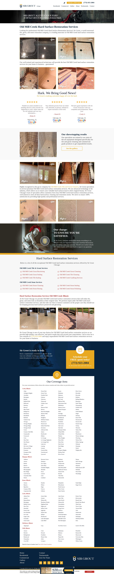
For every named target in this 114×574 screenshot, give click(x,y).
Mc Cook (60, 399)
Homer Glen (44, 537)
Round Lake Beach (80, 502)
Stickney (78, 415)
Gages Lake (26, 516)
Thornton (78, 427)
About (77, 6)
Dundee (43, 483)
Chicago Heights (28, 423)
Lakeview (43, 444)
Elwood (43, 533)
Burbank (26, 417)
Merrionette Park (62, 403)
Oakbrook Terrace (62, 469)
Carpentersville (27, 491)
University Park (79, 537)
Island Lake (44, 512)
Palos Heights (61, 438)
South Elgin (78, 483)
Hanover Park (44, 407)
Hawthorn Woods (45, 502)
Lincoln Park (44, 450)
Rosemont (78, 401)
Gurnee (43, 498)
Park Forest (61, 444)
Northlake (60, 421)
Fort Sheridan (27, 512)
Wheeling (78, 438)
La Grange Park (45, 442)
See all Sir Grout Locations (45, 544)
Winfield (78, 469)
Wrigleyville (79, 450)
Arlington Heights (28, 393)
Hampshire (61, 483)
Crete (25, 438)
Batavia (25, 465)
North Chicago (61, 516)
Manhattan (60, 530)
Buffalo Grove (27, 504)
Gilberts (43, 491)
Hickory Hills (44, 413)
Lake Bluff (43, 520)
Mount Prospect (62, 409)
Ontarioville (61, 471)
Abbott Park (26, 496)
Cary (42, 525)
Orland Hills (61, 432)
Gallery (72, 6)
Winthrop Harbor (80, 518)
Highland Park (44, 504)
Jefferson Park (44, 429)
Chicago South (27, 427)
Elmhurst (43, 461)
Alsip (25, 391)
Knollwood (43, 516)
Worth (77, 448)
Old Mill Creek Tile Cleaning (69, 274)
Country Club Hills (28, 432)
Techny (77, 425)
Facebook (44, 562)
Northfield (60, 419)
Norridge (60, 413)
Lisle (42, 475)
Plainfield (78, 530)
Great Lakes (26, 520)
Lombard (43, 477)
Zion (77, 520)
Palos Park (60, 442)
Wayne (77, 459)
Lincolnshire (61, 504)
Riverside (78, 395)
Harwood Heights (45, 411)
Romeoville (78, 533)
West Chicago (79, 461)
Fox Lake (26, 514)
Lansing (43, 446)
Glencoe (43, 397)
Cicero (25, 429)
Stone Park (78, 417)
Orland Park (61, 434)
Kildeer (43, 436)
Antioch (26, 498)
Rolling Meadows (80, 399)
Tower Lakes (79, 506)
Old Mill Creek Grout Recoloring (33, 271)
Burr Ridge (26, 471)
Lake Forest (61, 496)
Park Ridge (61, 446)
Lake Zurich (61, 500)
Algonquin (26, 525)
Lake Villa (60, 498)
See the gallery (72, 148)
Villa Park (60, 475)
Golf (42, 405)
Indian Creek (44, 508)
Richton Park (61, 452)
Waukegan (78, 516)
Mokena (60, 533)
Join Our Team (44, 558)
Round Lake (79, 500)
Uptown (77, 432)
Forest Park (44, 391)
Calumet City (27, 419)
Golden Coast (44, 403)
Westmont (78, 463)
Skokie (77, 409)
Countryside (26, 434)
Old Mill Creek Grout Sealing (32, 274)
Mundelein (60, 512)
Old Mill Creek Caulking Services (71, 278)
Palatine (60, 436)
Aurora (25, 461)
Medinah (60, 459)
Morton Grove (61, 407)
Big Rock (26, 487)
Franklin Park (44, 395)
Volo (77, 510)
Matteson (60, 395)
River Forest (61, 454)
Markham (60, 393)
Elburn (42, 485)
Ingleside (43, 510)
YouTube (53, 562)
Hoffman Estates (45, 419)
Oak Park (60, 427)
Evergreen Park (27, 452)
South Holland (79, 411)
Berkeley (26, 405)
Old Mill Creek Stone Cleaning (32, 285)
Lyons (59, 391)
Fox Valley (43, 463)
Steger (77, 413)
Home (22, 553)
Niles (59, 411)
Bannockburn (27, 500)
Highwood (43, 506)
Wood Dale (78, 471)
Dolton (25, 444)
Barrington (26, 397)
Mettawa (60, 510)
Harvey (43, 409)
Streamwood (79, 419)
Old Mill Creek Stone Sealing (69, 285)
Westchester (78, 434)
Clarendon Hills (27, 475)
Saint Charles (61, 491)
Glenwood (43, 401)
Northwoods (61, 463)
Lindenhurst (61, 506)
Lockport (43, 541)
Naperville (60, 461)
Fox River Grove (62, 525)
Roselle (60, 473)
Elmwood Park (27, 448)
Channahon (26, 539)
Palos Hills (61, 440)
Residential (56, 6)
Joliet (42, 539)
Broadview (26, 413)
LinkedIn (57, 562)
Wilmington (78, 539)
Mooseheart (61, 485)
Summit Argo (79, 423)
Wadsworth (78, 512)
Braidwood (26, 537)
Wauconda (78, 514)
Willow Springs (79, 442)
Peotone (60, 541)
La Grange (43, 438)
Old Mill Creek (62, 518)
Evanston (26, 450)
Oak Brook (61, 465)
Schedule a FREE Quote (74, 2)
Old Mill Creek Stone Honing (32, 288)
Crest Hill (26, 541)
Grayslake (26, 518)
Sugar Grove (79, 485)
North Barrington (62, 514)
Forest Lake (26, 510)
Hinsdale (43, 469)
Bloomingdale (27, 469)
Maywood (60, 397)
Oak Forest (61, 423)
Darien (25, 477)
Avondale (26, 395)
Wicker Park (79, 440)
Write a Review (64, 3)
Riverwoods (78, 498)
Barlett (25, 463)
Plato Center (61, 489)
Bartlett (25, 399)
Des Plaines (26, 442)
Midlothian (61, 405)
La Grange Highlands (46, 440)
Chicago (26, 421)
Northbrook (61, 417)
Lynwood (43, 454)
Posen (59, 448)
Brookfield (26, 415)
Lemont (43, 448)
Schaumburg (79, 405)
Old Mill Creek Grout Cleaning (70, 271)
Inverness (43, 427)
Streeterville (78, 421)
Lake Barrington (45, 518)
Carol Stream (27, 473)
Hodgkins (43, 417)
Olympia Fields (62, 429)
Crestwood (26, 436)
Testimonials (84, 6)
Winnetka (78, 446)
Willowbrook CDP (80, 467)
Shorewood (78, 535)
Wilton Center (79, 541)
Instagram (40, 562)
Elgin (42, 487)
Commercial (65, 6)
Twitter (48, 562)
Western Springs (80, 436)
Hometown (43, 421)
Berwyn (25, 407)
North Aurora (61, 487)
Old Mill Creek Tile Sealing (31, 278)
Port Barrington (62, 520)
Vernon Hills (79, 508)
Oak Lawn (60, 425)
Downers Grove (45, 459)
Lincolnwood (44, 452)
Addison (26, 459)
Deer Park (26, 440)
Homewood (44, 423)
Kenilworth (43, 434)
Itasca (42, 471)
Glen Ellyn (43, 465)
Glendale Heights (45, 467)
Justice (42, 432)
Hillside (43, 415)
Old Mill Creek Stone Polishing (70, 288)
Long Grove (61, 508)
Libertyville (61, 502)
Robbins (78, 397)
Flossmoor (26, 454)
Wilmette (78, 444)
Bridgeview (26, 411)
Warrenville (61, 477)
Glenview (43, 399)
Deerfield (26, 508)
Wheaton (78, 465)
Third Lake (78, 504)
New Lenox (61, 539)
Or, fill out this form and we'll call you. (80, 365)
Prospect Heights (62, 450)
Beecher (26, 533)
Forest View (44, 393)
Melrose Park (61, 401)
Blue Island (26, 409)
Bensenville (26, 467)
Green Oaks (44, 496)
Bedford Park (27, 401)
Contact (92, 6)
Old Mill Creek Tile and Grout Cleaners (65, 187)
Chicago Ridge (27, 425)
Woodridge (78, 473)
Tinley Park (78, 429)
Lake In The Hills (80, 525)
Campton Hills (27, 489)
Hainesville (43, 500)
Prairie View (79, 496)
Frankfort (43, 535)
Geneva (43, 489)
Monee (60, 535)
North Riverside (62, 415)
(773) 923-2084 (88, 3)
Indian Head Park (45, 425)
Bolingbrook (27, 535)
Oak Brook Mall (62, 467)
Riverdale (78, 393)
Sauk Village (79, 403)
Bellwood (26, 403)
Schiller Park (79, 407)
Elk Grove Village (28, 446)
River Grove (79, 391)
